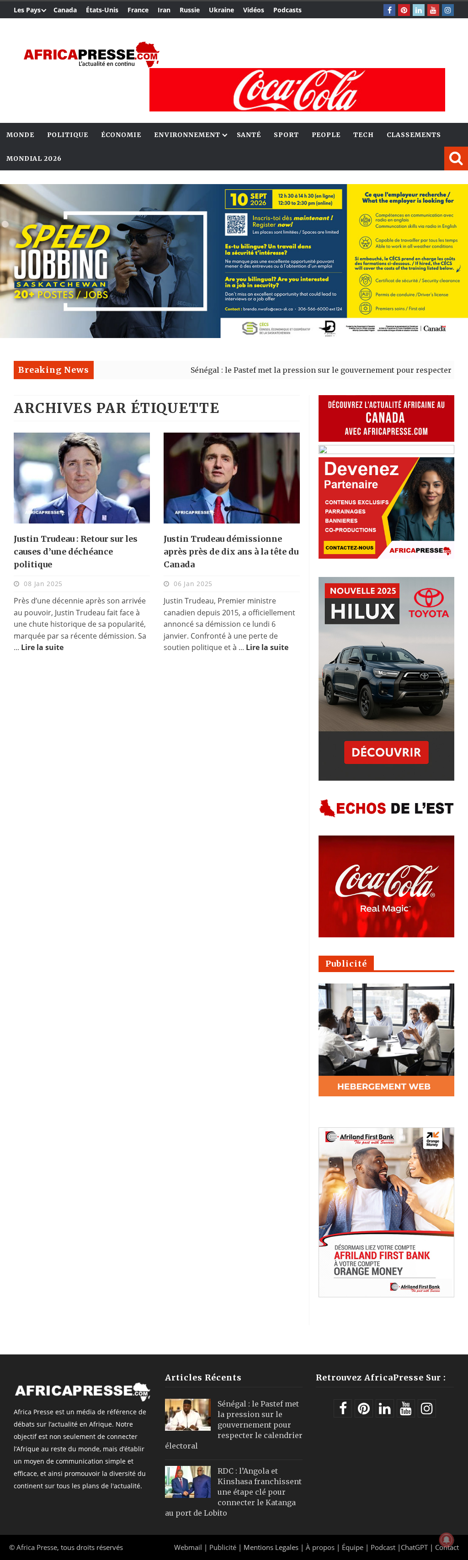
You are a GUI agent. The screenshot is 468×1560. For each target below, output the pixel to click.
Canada (65, 9)
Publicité (223, 1547)
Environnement (187, 135)
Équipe (353, 1547)
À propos (320, 1547)
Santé (249, 135)
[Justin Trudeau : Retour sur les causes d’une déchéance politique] (82, 478)
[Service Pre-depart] (234, 335)
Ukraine (221, 9)
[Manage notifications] (446, 1540)
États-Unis (102, 9)
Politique (67, 135)
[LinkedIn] (419, 10)
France (138, 9)
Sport (286, 135)
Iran (164, 9)
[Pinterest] (404, 10)
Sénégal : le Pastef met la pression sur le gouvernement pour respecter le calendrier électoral (234, 1424)
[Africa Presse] (91, 54)
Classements (414, 135)
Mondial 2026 (34, 158)
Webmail (188, 1547)
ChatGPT (414, 1547)
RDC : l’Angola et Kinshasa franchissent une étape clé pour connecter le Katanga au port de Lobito (233, 1492)
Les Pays (27, 9)
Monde (20, 135)
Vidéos (253, 9)
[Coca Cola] (297, 89)
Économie (121, 135)
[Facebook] (389, 10)
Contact (447, 1547)
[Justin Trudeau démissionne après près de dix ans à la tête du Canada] (232, 478)
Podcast (383, 1547)
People (326, 135)
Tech (363, 135)
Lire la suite (42, 647)
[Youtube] (433, 10)
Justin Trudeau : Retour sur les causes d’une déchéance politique (76, 552)
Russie (190, 9)
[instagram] (448, 10)
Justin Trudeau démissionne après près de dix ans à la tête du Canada (231, 552)
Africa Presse (36, 1547)
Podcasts (287, 9)
